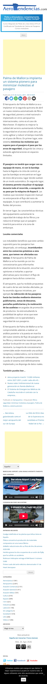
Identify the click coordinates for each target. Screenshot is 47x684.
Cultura (6, 596)
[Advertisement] (24, 57)
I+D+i (5, 602)
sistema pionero (16, 406)
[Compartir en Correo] (34, 100)
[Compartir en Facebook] (7, 100)
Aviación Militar (8, 593)
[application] (23, 488)
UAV (4, 617)
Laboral (6, 608)
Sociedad (6, 614)
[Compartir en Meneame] (29, 100)
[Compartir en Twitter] (11, 100)
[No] (44, 674)
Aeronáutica (7, 580)
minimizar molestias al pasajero (22, 403)
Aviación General (9, 589)
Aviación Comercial (10, 586)
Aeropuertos (17, 400)
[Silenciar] (36, 497)
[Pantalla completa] (40, 497)
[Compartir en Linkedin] (20, 100)
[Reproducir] (6, 497)
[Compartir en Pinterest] (25, 100)
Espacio (6, 599)
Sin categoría (8, 611)
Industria (6, 605)
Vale (23, 680)
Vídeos (5, 620)
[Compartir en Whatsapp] (16, 100)
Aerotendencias (25, 8)
